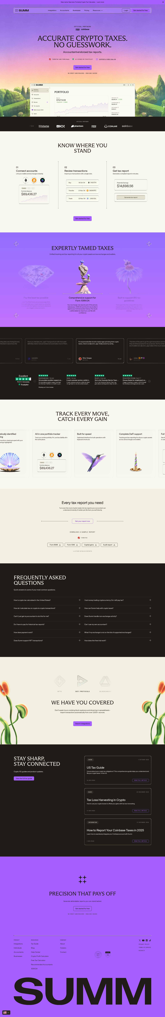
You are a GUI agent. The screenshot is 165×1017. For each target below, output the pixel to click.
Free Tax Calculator (38, 960)
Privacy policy (144, 944)
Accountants (64, 10)
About (62, 944)
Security (142, 950)
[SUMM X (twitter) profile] (140, 940)
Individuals (18, 948)
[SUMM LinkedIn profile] (147, 940)
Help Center (35, 952)
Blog (32, 948)
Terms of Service (145, 947)
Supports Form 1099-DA (107, 59)
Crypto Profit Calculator (40, 956)
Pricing (86, 10)
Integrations (52, 10)
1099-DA (34, 969)
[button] (98, 10)
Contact (63, 952)
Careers (63, 948)
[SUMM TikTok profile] (150, 940)
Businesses (76, 10)
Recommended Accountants (42, 964)
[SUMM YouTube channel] (143, 940)
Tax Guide (34, 944)
